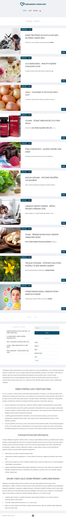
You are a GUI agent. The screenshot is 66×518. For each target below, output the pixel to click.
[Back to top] (33, 516)
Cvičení (36, 342)
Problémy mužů (38, 353)
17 (36, 317)
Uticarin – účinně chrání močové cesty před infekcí (17, 346)
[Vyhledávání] (47, 328)
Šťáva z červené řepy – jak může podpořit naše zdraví (18, 351)
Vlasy (36, 357)
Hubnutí (37, 346)
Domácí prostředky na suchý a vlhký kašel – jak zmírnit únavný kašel (18, 332)
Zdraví (36, 360)
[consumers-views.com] (33, 4)
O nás (29, 11)
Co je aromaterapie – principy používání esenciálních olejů (16, 337)
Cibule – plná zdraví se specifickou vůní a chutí (18, 342)
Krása (36, 349)
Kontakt (35, 11)
